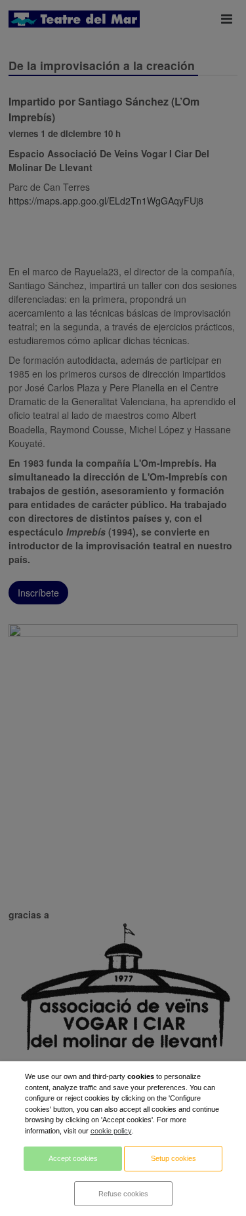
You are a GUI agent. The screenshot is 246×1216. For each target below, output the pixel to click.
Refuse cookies (123, 1194)
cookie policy (111, 1131)
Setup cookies (173, 1158)
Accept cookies (73, 1158)
